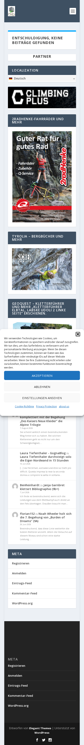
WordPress (41, 732)
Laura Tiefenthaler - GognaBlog (43, 453)
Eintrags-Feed (22, 583)
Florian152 (27, 514)
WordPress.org (22, 603)
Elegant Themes (40, 728)
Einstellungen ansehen (42, 398)
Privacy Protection (46, 406)
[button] (78, 334)
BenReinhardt (30, 485)
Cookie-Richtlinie (24, 406)
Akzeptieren (42, 376)
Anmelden (19, 573)
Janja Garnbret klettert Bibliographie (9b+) (42, 487)
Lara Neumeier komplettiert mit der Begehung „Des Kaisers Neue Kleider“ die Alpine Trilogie (42, 419)
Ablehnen (42, 387)
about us (64, 406)
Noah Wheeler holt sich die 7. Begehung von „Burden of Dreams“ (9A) (46, 517)
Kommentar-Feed (24, 593)
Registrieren (20, 563)
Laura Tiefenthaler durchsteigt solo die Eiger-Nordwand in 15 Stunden (45, 458)
